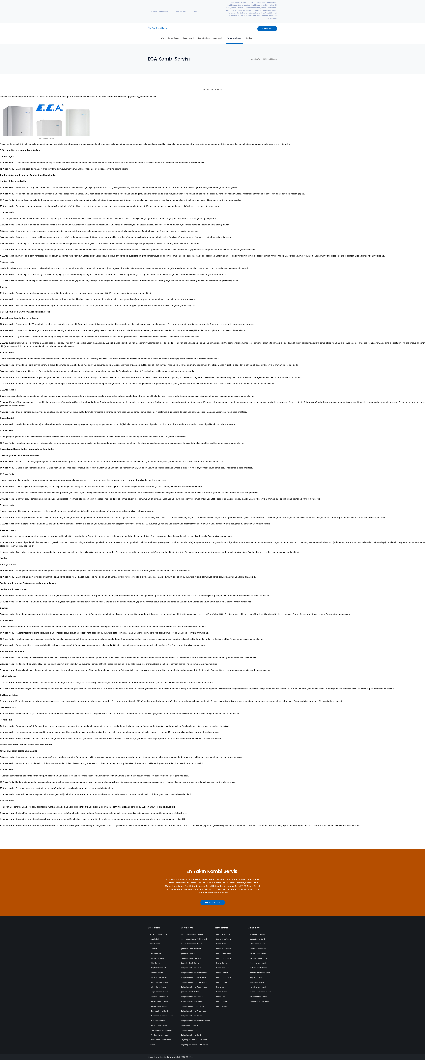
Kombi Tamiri (221, 997)
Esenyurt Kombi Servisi (190, 1025)
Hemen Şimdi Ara (212, 902)
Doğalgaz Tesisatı (257, 977)
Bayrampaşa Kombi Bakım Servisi (194, 1040)
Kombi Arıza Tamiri (223, 939)
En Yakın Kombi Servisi (158, 934)
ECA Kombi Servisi (158, 1021)
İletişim (152, 1045)
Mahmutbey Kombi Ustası (191, 944)
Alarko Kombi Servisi (159, 982)
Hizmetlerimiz (155, 944)
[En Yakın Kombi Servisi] (157, 28)
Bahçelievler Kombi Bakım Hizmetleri (195, 1021)
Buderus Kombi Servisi (160, 1011)
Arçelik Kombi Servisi (159, 992)
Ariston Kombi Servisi (159, 997)
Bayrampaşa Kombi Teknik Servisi (194, 1045)
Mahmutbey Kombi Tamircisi (192, 934)
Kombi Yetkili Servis (223, 953)
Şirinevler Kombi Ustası (190, 992)
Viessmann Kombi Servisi (161, 1040)
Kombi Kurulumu (222, 963)
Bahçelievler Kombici (189, 1030)
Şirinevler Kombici (188, 953)
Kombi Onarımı (222, 1001)
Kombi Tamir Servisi (224, 958)
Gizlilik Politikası (157, 958)
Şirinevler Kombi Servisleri (191, 948)
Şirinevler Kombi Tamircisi (191, 958)
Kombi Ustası (221, 987)
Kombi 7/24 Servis (223, 948)
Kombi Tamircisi (222, 968)
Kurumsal (153, 948)
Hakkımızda (156, 953)
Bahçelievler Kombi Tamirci (192, 997)
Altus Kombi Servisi (158, 987)
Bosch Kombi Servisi (159, 1006)
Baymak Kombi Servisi (160, 1001)
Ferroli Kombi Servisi (159, 1025)
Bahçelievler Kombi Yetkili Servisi (194, 977)
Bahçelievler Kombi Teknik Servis (194, 987)
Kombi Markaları (156, 973)
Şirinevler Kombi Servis (190, 963)
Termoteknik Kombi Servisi (161, 1030)
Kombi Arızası (221, 992)
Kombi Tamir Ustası (224, 977)
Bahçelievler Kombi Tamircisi (192, 1006)
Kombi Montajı (222, 973)
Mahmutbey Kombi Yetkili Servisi (194, 939)
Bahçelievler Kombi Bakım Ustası (194, 982)
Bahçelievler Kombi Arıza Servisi (193, 1011)
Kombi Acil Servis (223, 934)
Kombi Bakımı (221, 1006)
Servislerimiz (154, 939)
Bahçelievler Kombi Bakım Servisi (194, 973)
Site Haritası (156, 963)
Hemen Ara (267, 28)
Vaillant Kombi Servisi (159, 1035)
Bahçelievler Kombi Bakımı (191, 1016)
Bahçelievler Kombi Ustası (191, 968)
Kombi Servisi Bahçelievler (191, 1001)
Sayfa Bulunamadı (158, 968)
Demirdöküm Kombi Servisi (162, 1016)
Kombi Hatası (221, 982)
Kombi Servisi (221, 944)
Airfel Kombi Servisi (158, 977)
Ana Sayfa (255, 59)
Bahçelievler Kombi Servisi (191, 1035)
